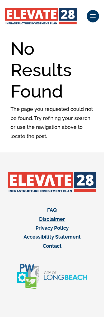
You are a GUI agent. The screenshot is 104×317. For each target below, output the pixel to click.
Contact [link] (52, 246)
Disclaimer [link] (52, 219)
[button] (93, 16)
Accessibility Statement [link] (52, 237)
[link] (41, 16)
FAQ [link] (52, 210)
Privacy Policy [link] (52, 228)
